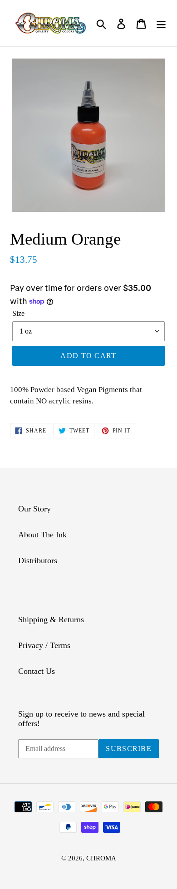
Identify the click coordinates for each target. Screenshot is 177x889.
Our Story (34, 508)
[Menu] (161, 23)
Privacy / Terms (44, 645)
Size (18, 313)
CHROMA (101, 858)
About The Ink (42, 534)
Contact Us (36, 671)
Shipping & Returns (51, 619)
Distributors (37, 560)
